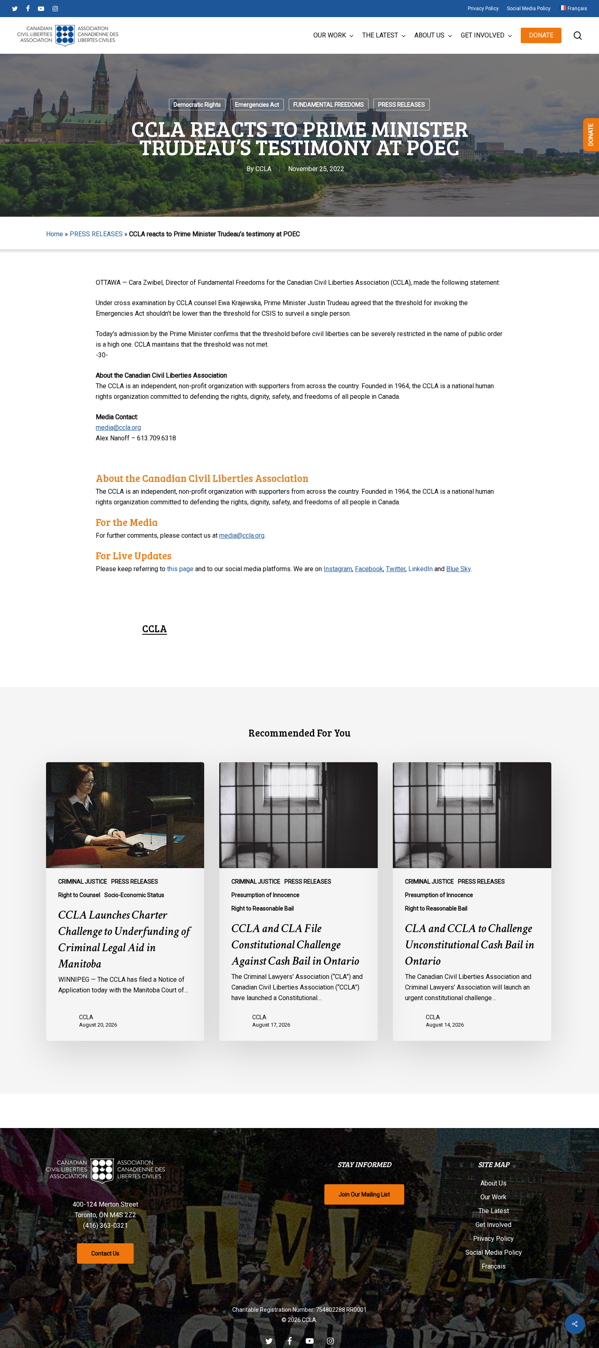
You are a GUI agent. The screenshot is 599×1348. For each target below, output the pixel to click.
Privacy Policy (493, 1238)
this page (180, 569)
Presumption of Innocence (265, 895)
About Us (493, 1183)
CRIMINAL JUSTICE (82, 881)
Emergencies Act (257, 104)
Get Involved (493, 1225)
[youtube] (41, 8)
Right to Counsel (79, 895)
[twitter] (15, 8)
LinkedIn (420, 569)
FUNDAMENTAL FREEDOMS (328, 104)
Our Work (493, 1197)
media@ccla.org (118, 427)
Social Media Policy (493, 1252)
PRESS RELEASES (401, 104)
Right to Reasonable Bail (262, 908)
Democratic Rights (197, 104)
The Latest (493, 1211)
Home (54, 234)
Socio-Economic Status (134, 895)
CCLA (263, 169)
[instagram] (55, 8)
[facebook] (28, 8)
